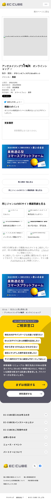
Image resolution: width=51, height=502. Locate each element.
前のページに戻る (41, 12)
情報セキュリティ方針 (10, 484)
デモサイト (19, 261)
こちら (44, 250)
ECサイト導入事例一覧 (19, 309)
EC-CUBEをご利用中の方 (15, 429)
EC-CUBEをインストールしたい (18, 422)
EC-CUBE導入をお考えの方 (16, 414)
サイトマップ (10, 497)
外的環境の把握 (33, 480)
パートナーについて (12, 452)
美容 (14, 77)
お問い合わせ (9, 437)
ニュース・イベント (12, 444)
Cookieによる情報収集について (14, 480)
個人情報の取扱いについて (12, 477)
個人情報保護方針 (30, 477)
